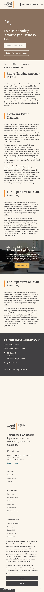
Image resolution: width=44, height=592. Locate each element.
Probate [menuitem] (10, 501)
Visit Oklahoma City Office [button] (14, 370)
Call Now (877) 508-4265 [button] (30, 4)
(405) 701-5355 (12, 363)
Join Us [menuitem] (9, 482)
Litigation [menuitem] (10, 504)
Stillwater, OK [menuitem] (11, 533)
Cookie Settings (7, 590)
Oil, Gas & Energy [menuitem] (12, 511)
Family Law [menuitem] (10, 494)
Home (6, 64)
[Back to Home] (9, 4)
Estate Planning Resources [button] (16, 53)
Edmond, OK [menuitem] (11, 530)
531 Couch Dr (11, 353)
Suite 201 (10, 356)
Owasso (24, 64)
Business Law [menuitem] (11, 507)
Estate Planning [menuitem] (12, 497)
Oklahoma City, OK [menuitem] (13, 523)
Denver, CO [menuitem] (11, 537)
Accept (22, 578)
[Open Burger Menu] (42, 4)
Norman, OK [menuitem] (11, 527)
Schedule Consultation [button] (15, 46)
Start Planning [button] (22, 265)
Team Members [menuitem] (12, 478)
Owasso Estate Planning (13, 67)
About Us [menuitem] (10, 475)
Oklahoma (14, 64)
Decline (22, 583)
